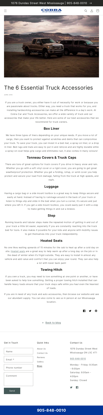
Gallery (40, 361)
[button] (5, 11)
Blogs (39, 366)
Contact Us (42, 353)
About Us (41, 349)
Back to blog (53, 322)
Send (12, 391)
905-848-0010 (78, 358)
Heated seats (18, 251)
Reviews (41, 357)
